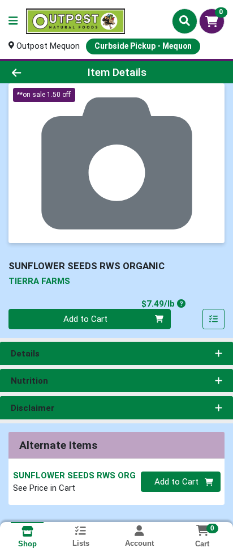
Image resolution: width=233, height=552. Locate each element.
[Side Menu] (13, 21)
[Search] (184, 21)
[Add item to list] (213, 319)
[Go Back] (35, 72)
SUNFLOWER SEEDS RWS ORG (74, 475)
